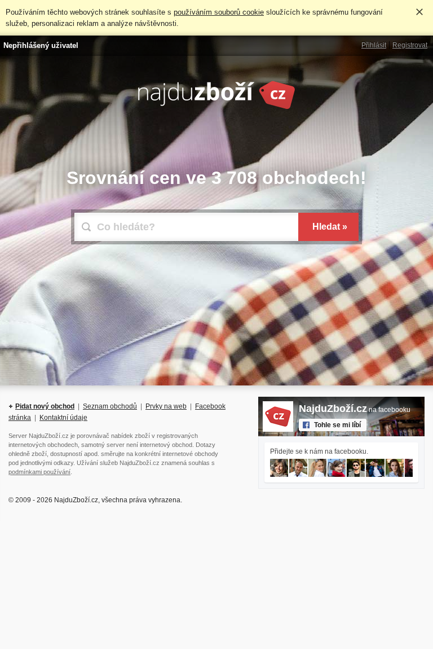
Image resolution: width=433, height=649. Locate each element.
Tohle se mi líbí (337, 425)
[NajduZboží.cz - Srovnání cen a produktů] (216, 107)
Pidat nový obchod (44, 406)
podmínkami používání (39, 471)
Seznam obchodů (110, 406)
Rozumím (419, 12)
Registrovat (409, 45)
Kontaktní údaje (63, 418)
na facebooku (354, 410)
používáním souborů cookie (219, 12)
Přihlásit (373, 45)
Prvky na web (166, 406)
